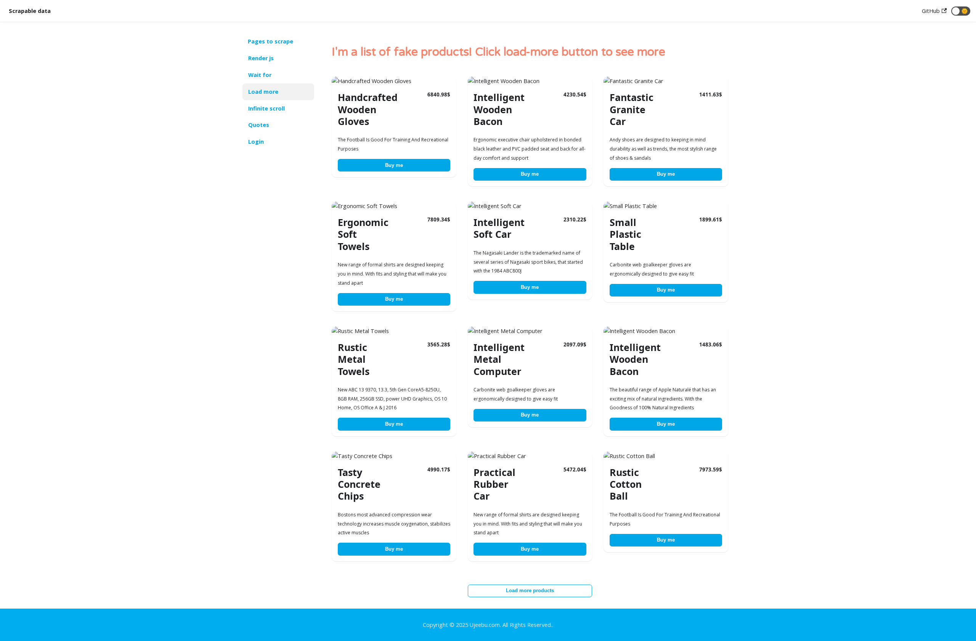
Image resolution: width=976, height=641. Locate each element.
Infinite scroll (266, 108)
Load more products (530, 590)
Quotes (258, 124)
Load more (263, 91)
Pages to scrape (270, 41)
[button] (960, 11)
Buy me (394, 165)
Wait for (259, 75)
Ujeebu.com (485, 624)
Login (256, 141)
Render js (261, 58)
